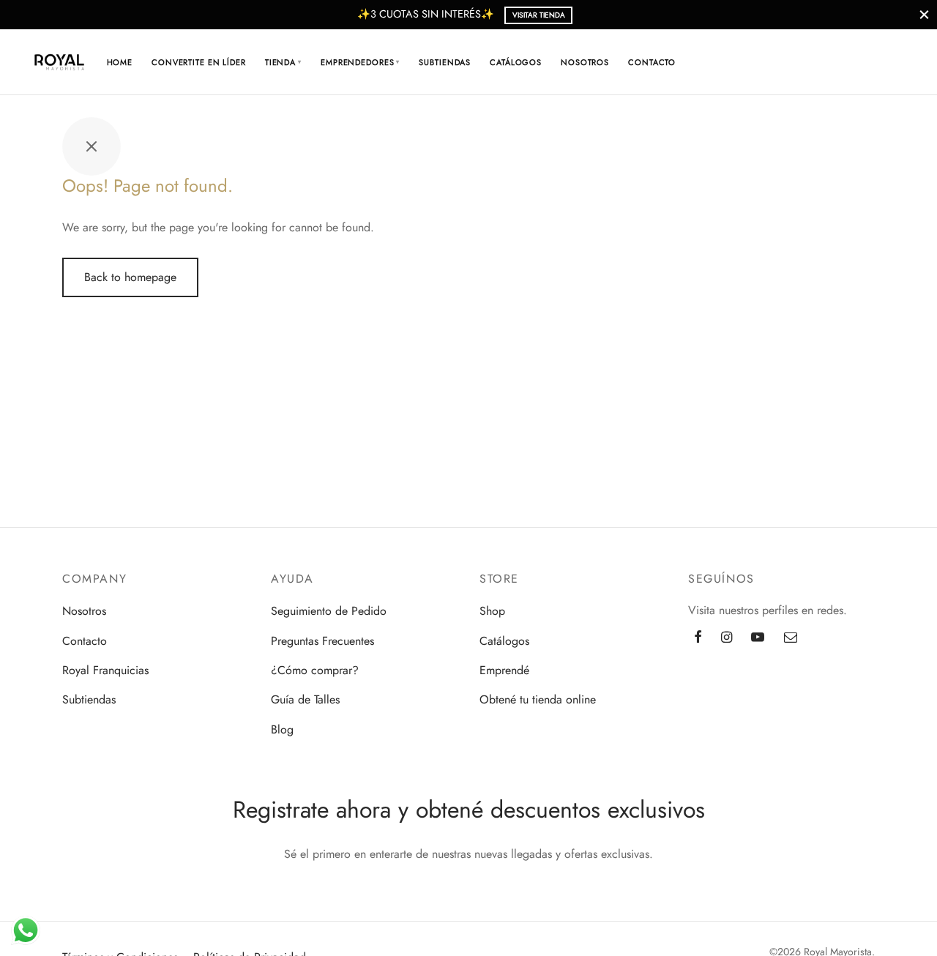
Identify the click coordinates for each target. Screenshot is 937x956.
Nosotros (585, 62)
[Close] (924, 14)
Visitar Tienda (538, 15)
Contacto (652, 62)
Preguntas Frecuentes (322, 640)
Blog (282, 729)
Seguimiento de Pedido (329, 610)
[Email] (790, 638)
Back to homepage (130, 277)
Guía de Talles (305, 699)
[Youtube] (757, 638)
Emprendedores (360, 62)
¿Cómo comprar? (315, 670)
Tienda (283, 62)
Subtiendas (445, 62)
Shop (492, 610)
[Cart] (847, 62)
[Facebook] (698, 638)
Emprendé (504, 670)
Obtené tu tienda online (537, 699)
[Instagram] (726, 638)
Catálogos (516, 62)
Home (120, 62)
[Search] (812, 62)
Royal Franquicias (105, 670)
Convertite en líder (199, 62)
